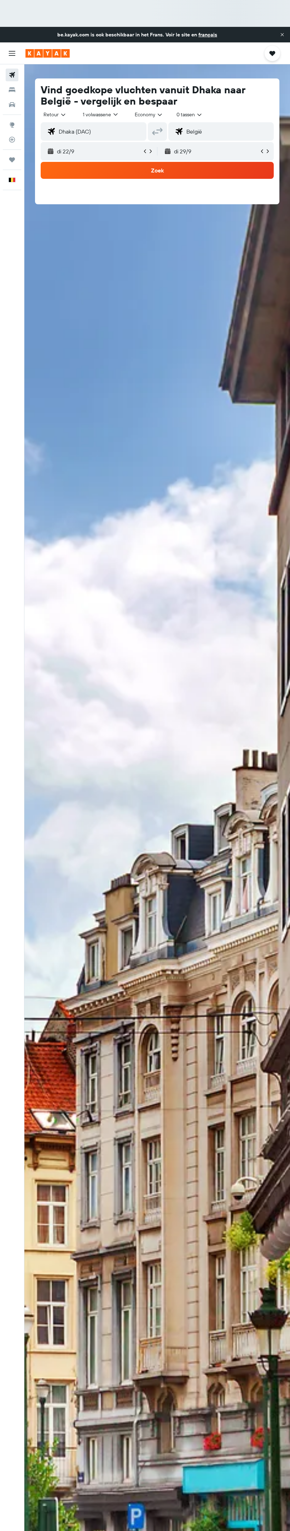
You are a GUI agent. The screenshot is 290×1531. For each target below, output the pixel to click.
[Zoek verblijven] (12, 90)
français (207, 34)
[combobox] (149, 114)
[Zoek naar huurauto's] (12, 105)
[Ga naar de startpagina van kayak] (47, 53)
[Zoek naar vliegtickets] (12, 75)
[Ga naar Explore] (12, 125)
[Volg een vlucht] (12, 140)
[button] (282, 34)
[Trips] (12, 160)
